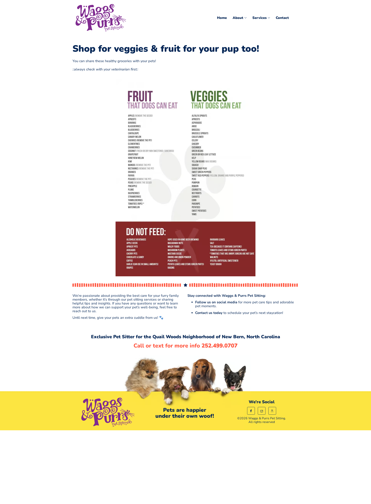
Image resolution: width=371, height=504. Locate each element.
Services (259, 17)
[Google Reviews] (272, 411)
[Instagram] (261, 411)
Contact (282, 17)
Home (222, 17)
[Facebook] (251, 411)
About (238, 17)
